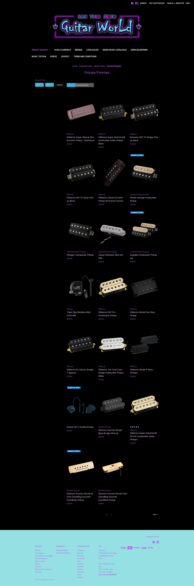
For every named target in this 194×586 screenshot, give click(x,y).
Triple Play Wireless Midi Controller (78, 314)
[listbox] (84, 85)
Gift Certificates (156, 3)
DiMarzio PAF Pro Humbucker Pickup (107, 314)
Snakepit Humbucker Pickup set (143, 256)
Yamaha (80, 564)
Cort (79, 561)
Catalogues (92, 49)
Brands (78, 49)
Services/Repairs (139, 49)
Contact (65, 56)
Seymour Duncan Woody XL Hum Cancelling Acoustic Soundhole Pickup (80, 496)
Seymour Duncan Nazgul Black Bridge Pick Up (110, 432)
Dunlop (80, 553)
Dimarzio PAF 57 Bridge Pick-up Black (144, 139)
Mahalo (80, 569)
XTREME (80, 566)
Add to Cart (81, 117)
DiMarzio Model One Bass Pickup (142, 314)
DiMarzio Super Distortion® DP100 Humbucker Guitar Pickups (143, 436)
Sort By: (71, 85)
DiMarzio (80, 572)
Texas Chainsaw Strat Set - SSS (111, 256)
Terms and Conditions (85, 56)
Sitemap (38, 572)
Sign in (170, 3)
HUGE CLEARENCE (62, 49)
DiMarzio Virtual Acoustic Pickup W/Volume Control (110, 199)
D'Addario (81, 550)
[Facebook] (132, 3)
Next (155, 514)
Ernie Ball (81, 558)
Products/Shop (40, 49)
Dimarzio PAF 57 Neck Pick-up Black (80, 199)
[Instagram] (136, 3)
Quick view (80, 108)
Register (180, 3)
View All (80, 577)
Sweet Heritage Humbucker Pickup (143, 199)
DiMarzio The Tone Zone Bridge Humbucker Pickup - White (111, 372)
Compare (80, 112)
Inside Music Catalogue (115, 49)
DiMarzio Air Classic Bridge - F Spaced (81, 371)
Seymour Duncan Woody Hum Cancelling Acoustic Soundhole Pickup (112, 496)
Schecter (80, 556)
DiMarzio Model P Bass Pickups (141, 371)
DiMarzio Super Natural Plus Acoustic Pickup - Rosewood (81, 139)
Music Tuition (39, 56)
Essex (79, 574)
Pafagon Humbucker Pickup (80, 255)
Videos (53, 56)
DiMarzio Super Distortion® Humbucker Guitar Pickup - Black (111, 140)
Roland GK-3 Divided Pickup (80, 427)
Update (60, 85)
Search (143, 3)
